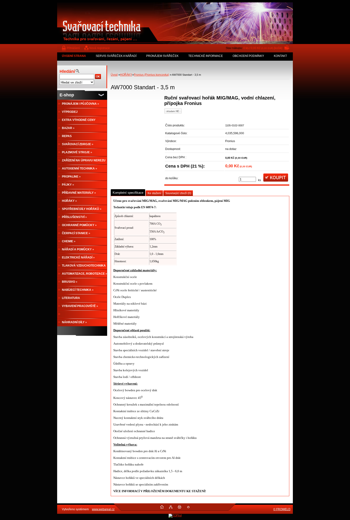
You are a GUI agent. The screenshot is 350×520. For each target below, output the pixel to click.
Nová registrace (99, 48)
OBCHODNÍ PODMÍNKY (248, 56)
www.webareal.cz (103, 509)
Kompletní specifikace (128, 192)
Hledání (67, 71)
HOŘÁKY (126, 74)
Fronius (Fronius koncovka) (151, 74)
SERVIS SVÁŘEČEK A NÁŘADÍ (116, 56)
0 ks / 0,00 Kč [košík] (262, 48)
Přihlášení (73, 48)
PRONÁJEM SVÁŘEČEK (162, 56)
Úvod (114, 74)
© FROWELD (281, 509)
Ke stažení (154, 193)
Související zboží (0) (178, 193)
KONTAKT (280, 56)
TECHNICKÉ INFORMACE (205, 56)
